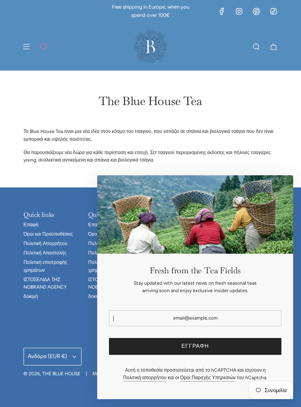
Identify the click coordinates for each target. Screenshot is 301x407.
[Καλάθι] (273, 46)
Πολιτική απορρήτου (145, 377)
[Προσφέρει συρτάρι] (43, 46)
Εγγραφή (195, 346)
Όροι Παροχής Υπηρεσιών (208, 377)
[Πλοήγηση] (26, 46)
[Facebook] (221, 11)
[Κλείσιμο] (278, 189)
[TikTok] (273, 11)
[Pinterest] (256, 11)
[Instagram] (239, 11)
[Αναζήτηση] (256, 46)
